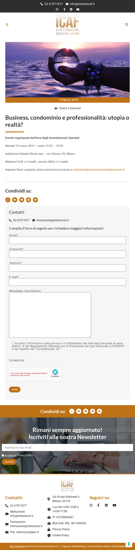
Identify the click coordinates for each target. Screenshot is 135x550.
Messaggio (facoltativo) (25, 291)
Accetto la (10, 455)
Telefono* (15, 263)
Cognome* (16, 249)
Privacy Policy (25, 455)
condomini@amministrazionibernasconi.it (99, 169)
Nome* (13, 235)
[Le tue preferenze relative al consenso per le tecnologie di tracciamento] (129, 543)
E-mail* (14, 277)
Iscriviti (9, 461)
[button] (127, 25)
